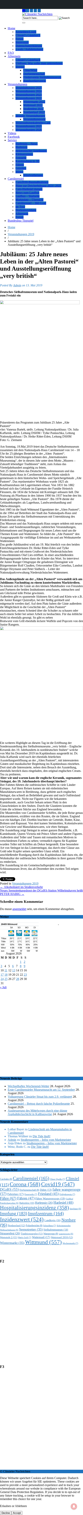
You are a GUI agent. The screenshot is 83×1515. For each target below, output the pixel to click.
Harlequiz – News (26, 143)
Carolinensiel (16, 178)
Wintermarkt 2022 (34, 101)
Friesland (48, 1194)
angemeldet (19, 909)
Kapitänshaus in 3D (27, 161)
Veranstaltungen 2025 (28, 87)
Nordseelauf (16, 1225)
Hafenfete (26, 1203)
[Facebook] (39, 10)
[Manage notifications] (74, 1506)
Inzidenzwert (22, 1219)
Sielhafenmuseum (55, 1229)
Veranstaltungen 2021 (28, 126)
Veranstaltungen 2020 (28, 129)
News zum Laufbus (27, 192)
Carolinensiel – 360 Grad (30, 203)
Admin (17, 285)
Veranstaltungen (17, 84)
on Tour (20, 206)
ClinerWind (30, 70)
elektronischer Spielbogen (31, 150)
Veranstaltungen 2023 (28, 94)
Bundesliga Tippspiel (20, 220)
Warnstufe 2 (8, 1237)
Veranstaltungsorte (34, 119)
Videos (12, 133)
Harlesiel (63, 1202)
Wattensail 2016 (62, 1237)
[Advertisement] (41, 1031)
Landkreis (52, 1220)
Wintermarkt (12, 1243)
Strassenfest (10, 1233)
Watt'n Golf (24, 1237)
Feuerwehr (31, 1194)
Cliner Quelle (57, 1179)
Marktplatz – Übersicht (29, 199)
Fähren (19, 164)
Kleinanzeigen (24, 154)
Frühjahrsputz (67, 1194)
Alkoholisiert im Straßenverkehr (21, 887)
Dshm (46, 1189)
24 (2, 979)
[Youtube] (31, 10)
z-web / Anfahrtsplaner (29, 49)
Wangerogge (50, 1234)
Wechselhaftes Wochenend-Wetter (28, 1086)
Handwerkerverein (34, 80)
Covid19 (58, 1184)
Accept (17, 1513)
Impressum (22, 42)
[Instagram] (27, 10)
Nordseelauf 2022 (34, 112)
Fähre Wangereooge (50, 1198)
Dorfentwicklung (25, 210)
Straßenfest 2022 (33, 108)
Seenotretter (31, 1229)
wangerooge (66, 1234)
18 (6, 974)
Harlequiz (21, 147)
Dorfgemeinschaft (34, 73)
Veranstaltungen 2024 (28, 91)
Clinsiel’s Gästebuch (27, 35)
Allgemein (14, 56)
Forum (19, 38)
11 (5, 970)
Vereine (20, 66)
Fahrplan (15, 1194)
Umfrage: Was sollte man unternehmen (39, 63)
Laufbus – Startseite (27, 196)
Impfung (13, 1213)
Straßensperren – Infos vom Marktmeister (46, 1139)
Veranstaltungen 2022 (28, 98)
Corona (25, 1184)
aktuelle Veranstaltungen (30, 115)
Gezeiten (20, 168)
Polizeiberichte (34, 1225)
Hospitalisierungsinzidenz (34, 1208)
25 (6, 979)
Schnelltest (49, 1225)
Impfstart (75, 1209)
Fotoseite (20, 157)
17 (2, 974)
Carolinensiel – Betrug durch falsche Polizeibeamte (39, 1103)
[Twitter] (35, 10)
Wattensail (41, 1237)
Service (12, 140)
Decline (6, 1513)
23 (25, 974)
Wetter (19, 171)
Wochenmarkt (70, 1243)
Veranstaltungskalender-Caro (33, 122)
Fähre (8, 1198)
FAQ (11, 52)
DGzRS (9, 1189)
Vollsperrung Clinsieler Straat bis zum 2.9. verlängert (40, 1096)
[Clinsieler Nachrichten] (37, 14)
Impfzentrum (46, 1213)
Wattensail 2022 (33, 105)
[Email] (24, 10)
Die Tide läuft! (41, 1136)
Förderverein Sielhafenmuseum (42, 77)
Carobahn (6, 1179)
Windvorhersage (33, 175)
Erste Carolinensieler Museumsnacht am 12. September (41, 1089)
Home (11, 28)
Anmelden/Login (25, 31)
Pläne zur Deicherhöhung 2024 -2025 (38, 185)
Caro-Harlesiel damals (28, 189)
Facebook (14, 136)
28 (17, 979)
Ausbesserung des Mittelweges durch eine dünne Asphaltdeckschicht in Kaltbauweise (37, 1112)
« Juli (3, 987)
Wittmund (43, 1242)
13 (13, 970)
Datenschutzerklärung (28, 45)
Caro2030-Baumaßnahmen (31, 182)
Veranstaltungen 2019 (21, 234)
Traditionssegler (32, 1233)
